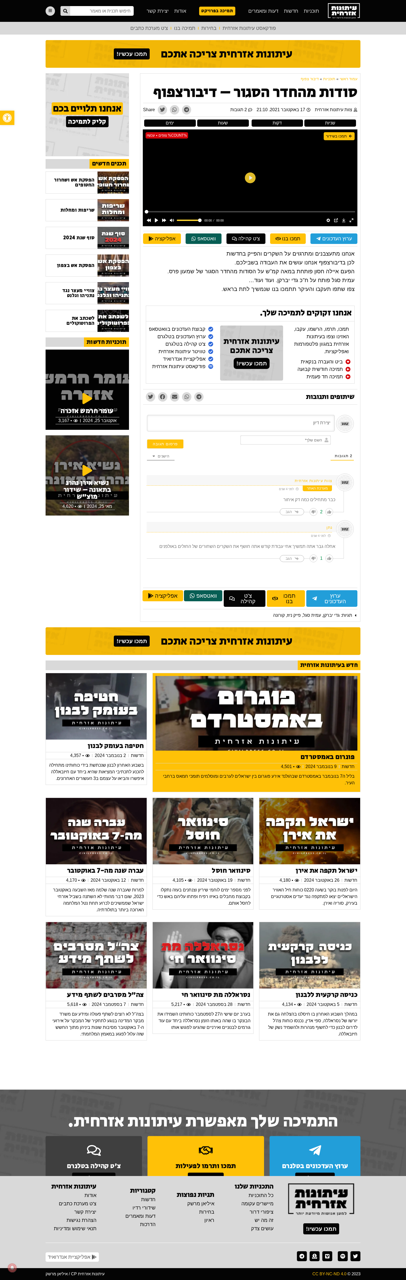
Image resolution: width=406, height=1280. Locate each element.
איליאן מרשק (200, 1203)
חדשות (291, 11)
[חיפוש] (65, 11)
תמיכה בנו (184, 28)
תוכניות (311, 11)
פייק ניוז (294, 615)
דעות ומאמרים (263, 11)
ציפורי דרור (261, 1212)
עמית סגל (312, 615)
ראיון (209, 1220)
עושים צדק (262, 1228)
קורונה (279, 615)
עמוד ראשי (348, 79)
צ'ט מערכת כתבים (149, 28)
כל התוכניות (261, 1195)
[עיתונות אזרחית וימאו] (327, 1256)
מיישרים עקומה (257, 1203)
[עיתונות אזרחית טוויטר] (355, 1256)
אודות (180, 11)
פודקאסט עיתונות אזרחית (249, 28)
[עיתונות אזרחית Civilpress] (321, 1200)
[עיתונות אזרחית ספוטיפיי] (343, 1256)
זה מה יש (264, 1220)
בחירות (209, 28)
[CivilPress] (343, 11)
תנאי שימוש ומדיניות (75, 1228)
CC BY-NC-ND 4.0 (329, 1273)
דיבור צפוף (310, 79)
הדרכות (147, 1224)
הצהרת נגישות (81, 1220)
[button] (7, 118)
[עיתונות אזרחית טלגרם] (302, 1256)
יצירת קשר (158, 11)
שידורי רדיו (144, 1208)
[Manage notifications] (12, 1267)
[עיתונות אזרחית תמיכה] (315, 1256)
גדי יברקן (331, 615)
